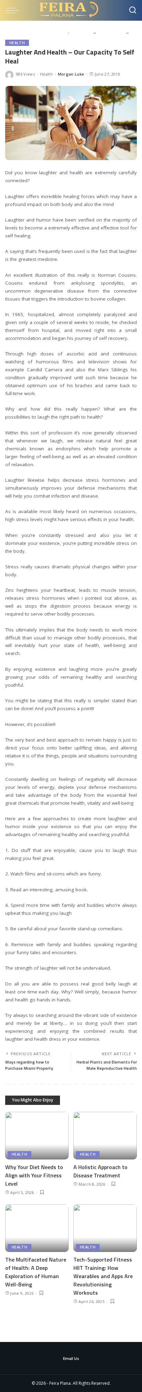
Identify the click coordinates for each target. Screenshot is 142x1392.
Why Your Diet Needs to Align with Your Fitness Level (34, 1175)
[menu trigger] (13, 10)
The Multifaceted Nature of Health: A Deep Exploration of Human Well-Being (35, 1271)
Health (17, 42)
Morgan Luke (71, 74)
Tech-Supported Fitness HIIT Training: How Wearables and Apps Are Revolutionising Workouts (103, 1276)
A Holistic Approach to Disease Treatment (100, 1171)
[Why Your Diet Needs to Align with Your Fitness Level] (37, 1135)
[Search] (133, 10)
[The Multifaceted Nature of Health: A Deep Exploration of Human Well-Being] (37, 1228)
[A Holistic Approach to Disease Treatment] (105, 1135)
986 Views (25, 74)
